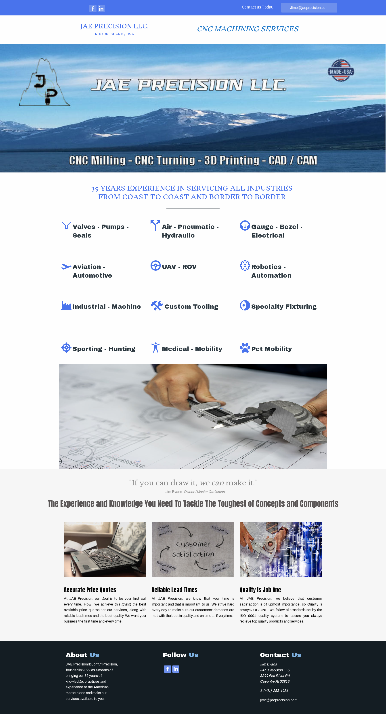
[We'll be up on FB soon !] (92, 8)
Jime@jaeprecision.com (309, 7)
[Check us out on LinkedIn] (101, 8)
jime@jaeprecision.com (278, 699)
